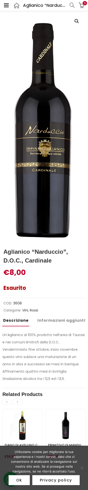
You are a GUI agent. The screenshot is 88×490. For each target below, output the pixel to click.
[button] (76, 21)
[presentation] (7, 402)
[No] (81, 467)
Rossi (34, 310)
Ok (19, 480)
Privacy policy (56, 480)
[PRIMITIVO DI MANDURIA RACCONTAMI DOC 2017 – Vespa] (65, 412)
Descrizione (16, 320)
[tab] (17, 322)
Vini (25, 310)
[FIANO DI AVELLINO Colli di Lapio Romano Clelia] (22, 412)
